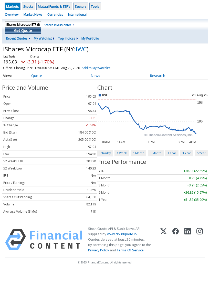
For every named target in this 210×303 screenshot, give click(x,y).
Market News (33, 14)
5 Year (201, 153)
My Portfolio (90, 38)
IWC (81, 49)
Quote (36, 75)
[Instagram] (199, 239)
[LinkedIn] (187, 239)
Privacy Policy (98, 250)
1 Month (138, 153)
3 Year (186, 153)
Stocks (28, 6)
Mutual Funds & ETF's (54, 6)
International (77, 14)
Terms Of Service (130, 250)
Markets (12, 6)
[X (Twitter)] (163, 239)
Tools (95, 6)
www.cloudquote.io (122, 234)
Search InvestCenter (57, 25)
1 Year (171, 153)
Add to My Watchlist (96, 68)
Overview (11, 14)
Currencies (55, 14)
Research (157, 75)
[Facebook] (175, 239)
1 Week (122, 153)
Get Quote (23, 30)
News (95, 75)
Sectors (81, 6)
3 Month (155, 153)
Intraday (105, 153)
